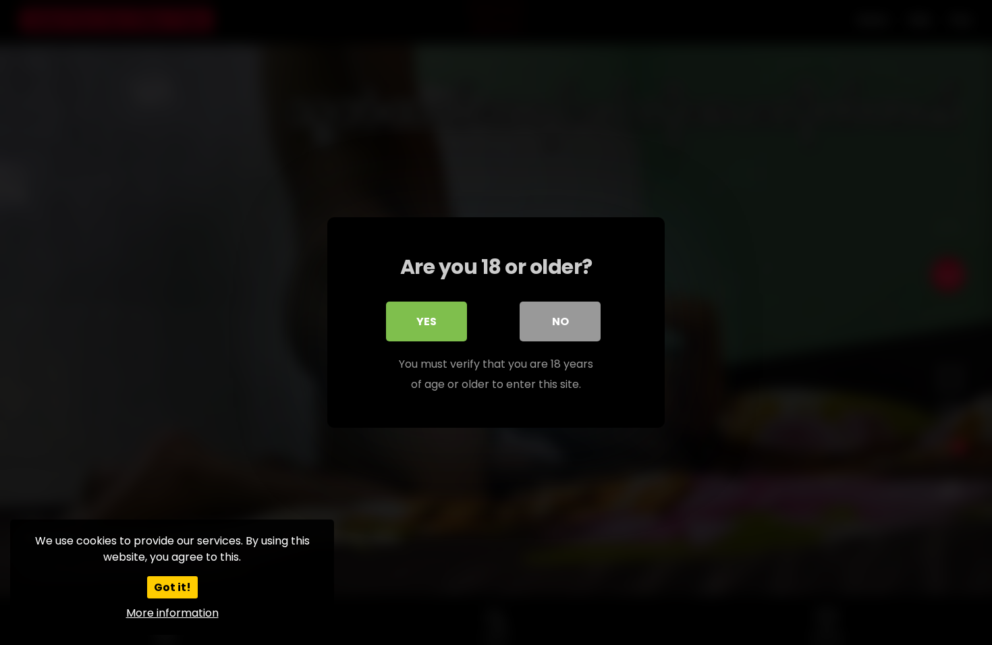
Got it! (172, 587)
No (560, 321)
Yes (426, 321)
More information (172, 613)
